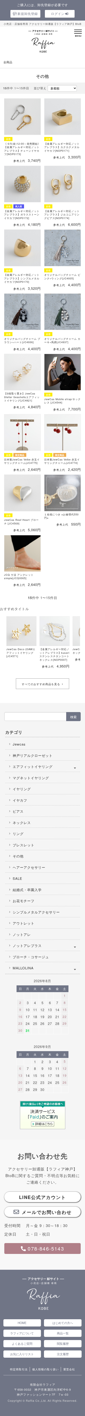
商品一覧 (63, 1333)
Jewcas (19, 744)
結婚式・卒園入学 (27, 889)
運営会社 (69, 1369)
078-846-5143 (46, 1248)
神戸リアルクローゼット (33, 755)
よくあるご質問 (22, 1343)
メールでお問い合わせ (47, 1212)
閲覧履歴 (63, 1343)
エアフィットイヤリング (33, 766)
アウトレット (23, 923)
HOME (22, 1323)
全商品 (7, 62)
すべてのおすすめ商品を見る (41, 684)
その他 (18, 856)
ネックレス (22, 822)
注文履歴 (63, 1354)
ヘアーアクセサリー (29, 867)
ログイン (58, 13)
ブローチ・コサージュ (31, 956)
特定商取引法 (19, 1369)
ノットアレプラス (27, 945)
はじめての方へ (62, 1323)
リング (18, 833)
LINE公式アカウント (42, 1197)
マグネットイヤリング (31, 777)
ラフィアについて (22, 1333)
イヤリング (22, 788)
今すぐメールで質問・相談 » (45, 1406)
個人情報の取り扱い (45, 1369)
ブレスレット (23, 845)
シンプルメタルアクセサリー (36, 912)
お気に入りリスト (22, 1354)
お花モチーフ (23, 900)
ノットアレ (22, 934)
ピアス (18, 811)
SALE (17, 878)
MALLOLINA (23, 967)
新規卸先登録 (27, 13)
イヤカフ (20, 800)
